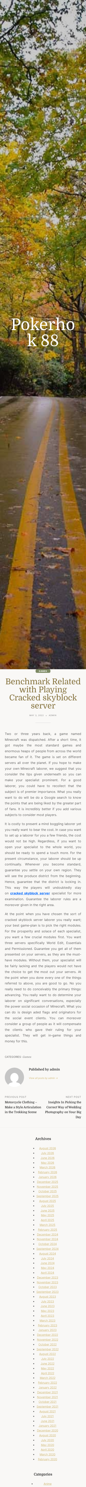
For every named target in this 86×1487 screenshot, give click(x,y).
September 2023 (47, 1291)
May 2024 (47, 1267)
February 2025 (47, 1229)
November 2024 (47, 1239)
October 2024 (47, 1244)
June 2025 (48, 1210)
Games (43, 671)
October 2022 (47, 1344)
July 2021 (47, 1416)
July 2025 (47, 1205)
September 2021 (47, 1406)
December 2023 (47, 1277)
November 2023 (47, 1282)
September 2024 (47, 1248)
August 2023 (47, 1296)
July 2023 (47, 1301)
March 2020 (47, 1454)
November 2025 (47, 1186)
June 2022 (47, 1363)
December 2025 (47, 1181)
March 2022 (47, 1377)
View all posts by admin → (43, 1078)
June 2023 (48, 1306)
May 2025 (47, 1215)
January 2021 (47, 1425)
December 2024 (47, 1234)
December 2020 (47, 1430)
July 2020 (47, 1440)
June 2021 (47, 1421)
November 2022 (47, 1339)
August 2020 (47, 1435)
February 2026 (47, 1172)
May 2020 (47, 1445)
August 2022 (47, 1354)
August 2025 (47, 1201)
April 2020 (47, 1449)
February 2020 (47, 1459)
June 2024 (48, 1263)
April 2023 (47, 1315)
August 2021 (47, 1411)
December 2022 (47, 1334)
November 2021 (47, 1397)
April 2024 (47, 1272)
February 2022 (47, 1382)
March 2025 (47, 1224)
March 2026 (47, 1167)
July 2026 (47, 1153)
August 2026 (47, 1148)
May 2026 (47, 1162)
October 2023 (47, 1287)
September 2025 (47, 1196)
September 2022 (48, 1349)
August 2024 (47, 1253)
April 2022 (47, 1373)
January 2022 (48, 1387)
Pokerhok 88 (43, 333)
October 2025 (47, 1191)
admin (53, 715)
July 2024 (47, 1258)
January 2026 (47, 1177)
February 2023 (47, 1325)
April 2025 (47, 1220)
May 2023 (47, 1311)
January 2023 (47, 1330)
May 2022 (47, 1368)
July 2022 (47, 1358)
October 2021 (48, 1401)
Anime (48, 1483)
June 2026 (48, 1158)
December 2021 (47, 1392)
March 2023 (47, 1320)
